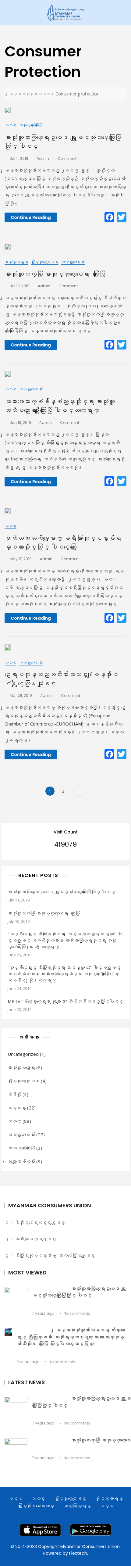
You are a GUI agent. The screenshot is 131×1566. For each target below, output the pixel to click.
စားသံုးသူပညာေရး (16, 261)
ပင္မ (15, 1498)
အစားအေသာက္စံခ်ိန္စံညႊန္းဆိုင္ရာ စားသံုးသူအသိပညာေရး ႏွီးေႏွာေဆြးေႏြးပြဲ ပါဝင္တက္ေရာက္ (60, 406)
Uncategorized (23, 1054)
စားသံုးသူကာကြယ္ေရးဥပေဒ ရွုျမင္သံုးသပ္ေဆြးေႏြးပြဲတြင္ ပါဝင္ (61, 892)
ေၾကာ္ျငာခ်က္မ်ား (21, 1161)
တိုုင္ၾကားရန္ (109, 1498)
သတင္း (10, 125)
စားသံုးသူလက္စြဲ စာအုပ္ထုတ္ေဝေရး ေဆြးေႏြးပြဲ (55, 274)
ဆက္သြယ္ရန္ (77, 1506)
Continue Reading (31, 217)
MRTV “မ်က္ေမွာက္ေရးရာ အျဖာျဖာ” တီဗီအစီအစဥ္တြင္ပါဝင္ (65, 1001)
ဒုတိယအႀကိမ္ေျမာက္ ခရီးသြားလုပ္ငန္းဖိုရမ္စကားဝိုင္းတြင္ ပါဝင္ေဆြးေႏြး (63, 542)
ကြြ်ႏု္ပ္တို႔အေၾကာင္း (36, 1506)
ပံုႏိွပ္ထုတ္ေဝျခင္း (44, 261)
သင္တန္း (17, 1108)
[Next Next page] (79, 791)
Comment (66, 159)
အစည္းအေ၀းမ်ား (73, 261)
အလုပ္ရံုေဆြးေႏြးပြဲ (31, 125)
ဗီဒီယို (14, 1094)
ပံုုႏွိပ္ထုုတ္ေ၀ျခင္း (70, 1498)
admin (43, 158)
